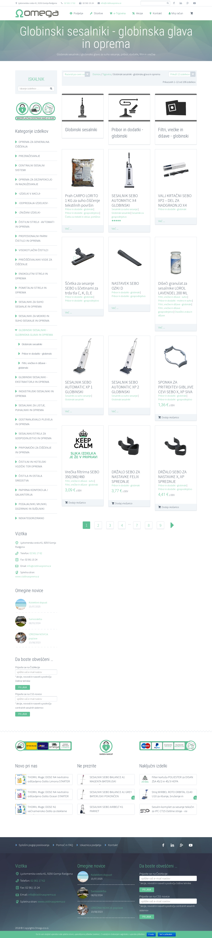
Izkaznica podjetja (90, 845)
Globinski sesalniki (121, 213)
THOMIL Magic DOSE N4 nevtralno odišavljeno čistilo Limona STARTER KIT (49, 781)
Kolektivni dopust (38, 602)
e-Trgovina (119, 13)
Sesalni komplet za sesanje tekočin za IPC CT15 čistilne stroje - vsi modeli (173, 811)
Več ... (68, 228)
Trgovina (106, 74)
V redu (151, 934)
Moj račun (177, 13)
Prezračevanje (29, 156)
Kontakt (157, 13)
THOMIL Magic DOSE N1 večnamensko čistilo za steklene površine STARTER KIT (47, 811)
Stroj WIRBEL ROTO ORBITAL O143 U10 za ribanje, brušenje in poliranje (172, 796)
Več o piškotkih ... (167, 934)
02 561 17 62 (69, 3)
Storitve (98, 13)
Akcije (139, 13)
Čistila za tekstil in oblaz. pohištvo (82, 216)
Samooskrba (35, 619)
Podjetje (78, 13)
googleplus (187, 3)
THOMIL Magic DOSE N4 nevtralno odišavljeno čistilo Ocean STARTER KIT (48, 796)
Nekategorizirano (31, 518)
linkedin (180, 3)
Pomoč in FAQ (64, 845)
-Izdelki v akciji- (30, 193)
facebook (174, 3)
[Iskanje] (167, 3)
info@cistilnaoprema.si (111, 3)
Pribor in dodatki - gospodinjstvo (82, 213)
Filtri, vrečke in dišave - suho (172, 297)
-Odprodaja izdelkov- (33, 203)
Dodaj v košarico (170, 417)
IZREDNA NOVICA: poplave (38, 636)
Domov (96, 74)
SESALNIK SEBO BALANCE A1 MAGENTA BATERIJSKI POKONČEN (107, 781)
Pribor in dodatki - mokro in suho (175, 300)
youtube (194, 3)
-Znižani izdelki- (30, 212)
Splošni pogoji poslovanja (34, 845)
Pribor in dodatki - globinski (79, 209)
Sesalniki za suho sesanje (125, 209)
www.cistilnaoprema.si (27, 576)
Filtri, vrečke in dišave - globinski (174, 304)
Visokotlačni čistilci (33, 250)
